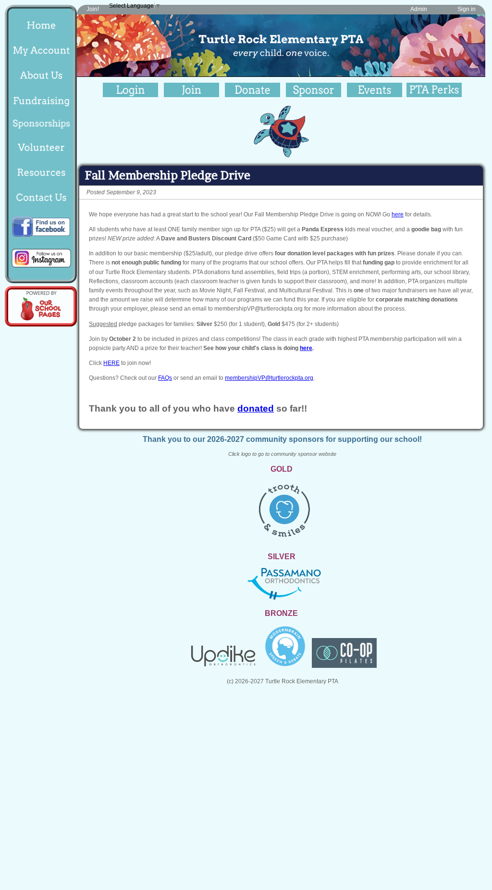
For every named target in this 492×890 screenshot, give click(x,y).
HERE (111, 363)
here (398, 214)
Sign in (466, 9)
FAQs (165, 378)
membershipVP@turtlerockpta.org (269, 378)
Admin (418, 9)
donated (255, 408)
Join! (92, 9)
